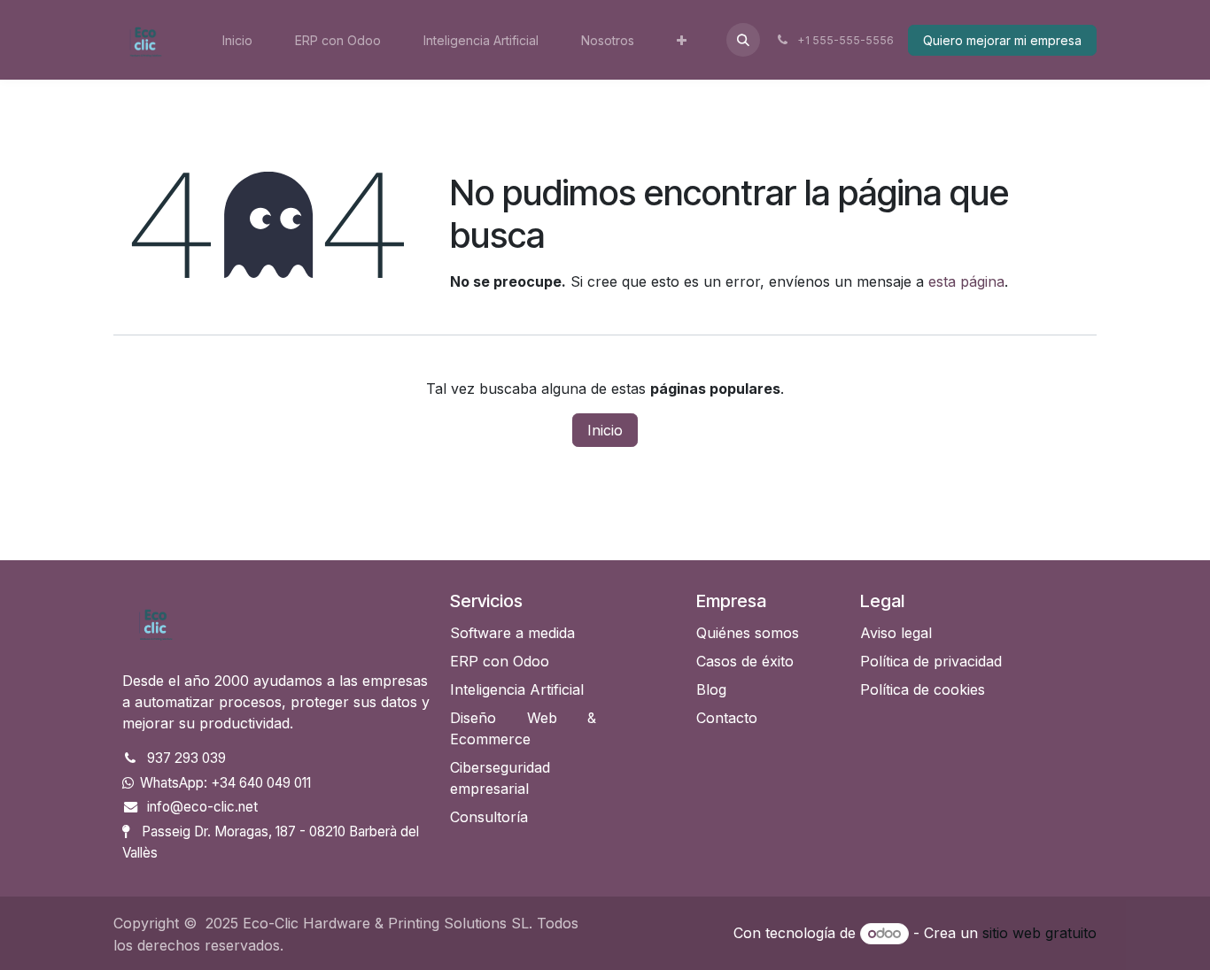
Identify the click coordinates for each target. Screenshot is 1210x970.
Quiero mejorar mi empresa (1002, 40)
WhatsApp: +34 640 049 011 (225, 782)
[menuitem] (237, 40)
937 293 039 (186, 758)
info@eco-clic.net (202, 806)
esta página (966, 281)
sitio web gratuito (1039, 933)
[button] (743, 40)
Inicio (605, 430)
